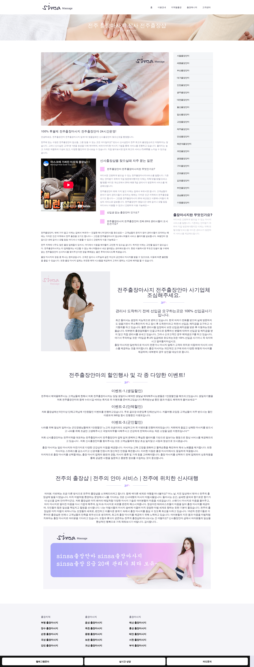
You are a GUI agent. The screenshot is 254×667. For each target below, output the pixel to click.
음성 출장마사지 (93, 622)
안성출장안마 (183, 136)
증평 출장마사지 (93, 634)
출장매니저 (192, 7)
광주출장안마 (183, 92)
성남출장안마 (183, 195)
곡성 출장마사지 (49, 639)
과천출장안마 (183, 151)
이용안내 (162, 7)
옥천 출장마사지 (93, 628)
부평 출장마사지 (49, 622)
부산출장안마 (183, 70)
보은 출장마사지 (93, 639)
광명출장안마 (183, 158)
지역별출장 (176, 7)
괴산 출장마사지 (93, 645)
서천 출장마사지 (137, 639)
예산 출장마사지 (137, 622)
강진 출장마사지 (49, 645)
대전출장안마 (183, 99)
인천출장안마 (183, 85)
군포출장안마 (183, 173)
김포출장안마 (183, 180)
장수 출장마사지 (49, 628)
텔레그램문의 (42, 661)
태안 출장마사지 (137, 634)
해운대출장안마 (184, 143)
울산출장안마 (183, 107)
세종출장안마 (183, 63)
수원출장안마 (183, 202)
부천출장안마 (183, 187)
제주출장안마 (183, 129)
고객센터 (206, 7)
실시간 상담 (125, 661)
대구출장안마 (183, 77)
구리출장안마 (183, 165)
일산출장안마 (183, 114)
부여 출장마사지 (137, 645)
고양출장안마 (183, 121)
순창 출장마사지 (49, 634)
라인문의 (207, 661)
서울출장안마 (183, 55)
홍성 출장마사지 (137, 628)
